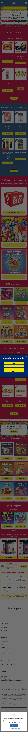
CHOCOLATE (14, 371)
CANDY (14, 363)
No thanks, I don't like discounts (14, 374)
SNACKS (14, 368)
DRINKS (14, 366)
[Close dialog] (27, 356)
